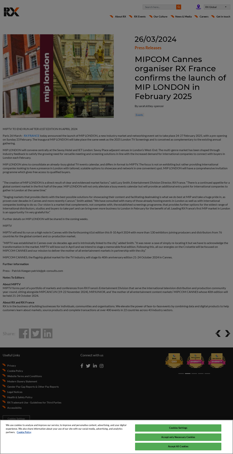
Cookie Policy (24, 432)
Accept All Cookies (178, 446)
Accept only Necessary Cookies (178, 437)
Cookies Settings (178, 427)
